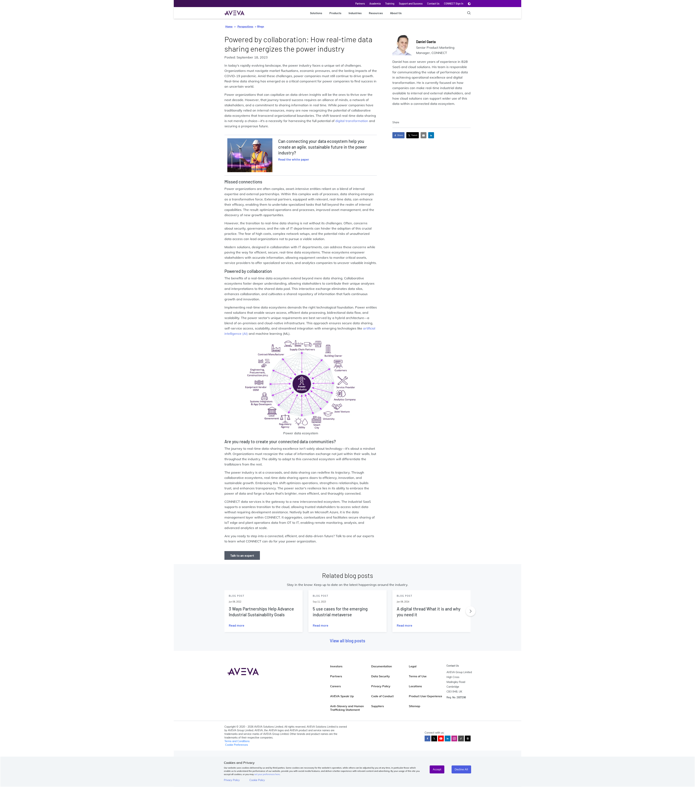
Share (400, 135)
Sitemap (414, 706)
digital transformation (351, 121)
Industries (355, 13)
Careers (335, 686)
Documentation (381, 666)
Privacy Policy (232, 780)
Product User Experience (425, 696)
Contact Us (433, 3)
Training (389, 3)
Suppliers (377, 706)
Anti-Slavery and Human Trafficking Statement (347, 708)
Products (335, 13)
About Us (396, 13)
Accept (437, 769)
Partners (360, 3)
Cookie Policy (257, 780)
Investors (336, 666)
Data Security (380, 676)
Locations (415, 686)
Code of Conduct (382, 696)
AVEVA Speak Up (342, 696)
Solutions (316, 13)
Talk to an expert (242, 555)
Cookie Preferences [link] (236, 744)
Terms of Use (418, 676)
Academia (375, 3)
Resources (376, 13)
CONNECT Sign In (453, 3)
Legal (412, 666)
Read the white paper (293, 159)
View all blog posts (347, 640)
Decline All (461, 769)
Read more (236, 625)
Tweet (414, 135)
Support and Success (411, 3)
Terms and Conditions (237, 741)
